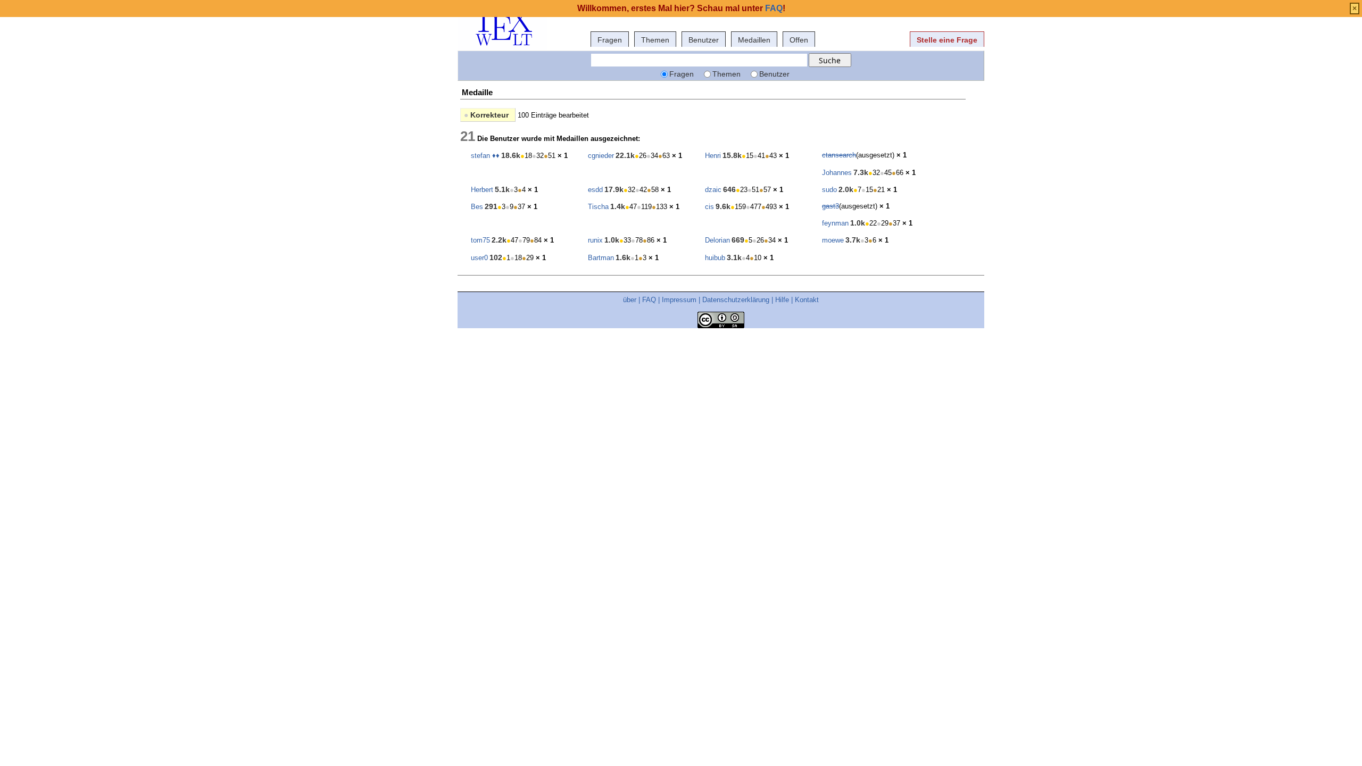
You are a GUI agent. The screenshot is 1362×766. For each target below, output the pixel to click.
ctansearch (839, 155)
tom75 (480, 240)
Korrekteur (486, 115)
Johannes (837, 173)
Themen (655, 40)
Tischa (598, 207)
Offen (799, 40)
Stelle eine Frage (947, 40)
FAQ (649, 300)
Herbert (482, 190)
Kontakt (807, 300)
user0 (479, 258)
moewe (833, 240)
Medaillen (754, 40)
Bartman (601, 258)
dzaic (713, 190)
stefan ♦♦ (485, 156)
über (629, 300)
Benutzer (703, 40)
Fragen (609, 40)
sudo (829, 190)
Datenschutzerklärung (735, 300)
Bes (477, 207)
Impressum (679, 300)
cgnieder (601, 156)
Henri (713, 156)
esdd (595, 190)
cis (709, 207)
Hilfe (782, 300)
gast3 (830, 206)
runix (595, 240)
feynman (835, 223)
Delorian (717, 240)
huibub (715, 258)
